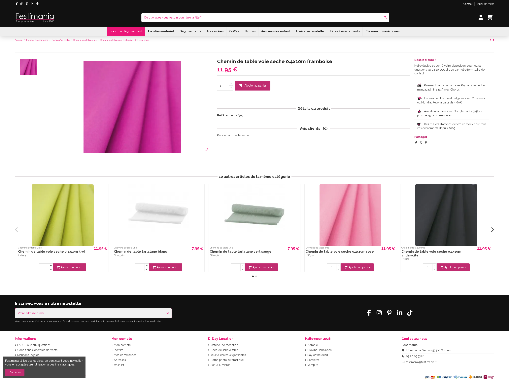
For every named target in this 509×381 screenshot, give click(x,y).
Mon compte (122, 345)
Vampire (312, 364)
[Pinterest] (426, 142)
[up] (231, 83)
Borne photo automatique (227, 360)
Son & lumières (220, 364)
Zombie (312, 345)
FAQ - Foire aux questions (34, 345)
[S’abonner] (167, 313)
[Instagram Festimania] (22, 4)
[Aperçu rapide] (105, 190)
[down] (231, 88)
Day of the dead (317, 355)
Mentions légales (28, 355)
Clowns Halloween (319, 350)
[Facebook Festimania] (17, 4)
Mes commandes (125, 355)
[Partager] (416, 142)
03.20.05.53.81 (485, 3)
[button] (253, 276)
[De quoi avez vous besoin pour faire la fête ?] (385, 17)
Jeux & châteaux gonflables (228, 355)
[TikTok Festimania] (37, 4)
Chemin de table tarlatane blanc (140, 251)
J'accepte (15, 372)
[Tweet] (421, 142)
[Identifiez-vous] (481, 17)
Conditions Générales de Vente (37, 350)
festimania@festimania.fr (421, 362)
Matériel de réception (224, 345)
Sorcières (313, 360)
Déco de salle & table (224, 350)
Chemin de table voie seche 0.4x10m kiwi (51, 251)
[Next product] (493, 40)
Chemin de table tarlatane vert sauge (240, 251)
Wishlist (119, 364)
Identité (118, 350)
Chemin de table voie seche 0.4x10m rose (340, 251)
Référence (225, 115)
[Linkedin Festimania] (32, 4)
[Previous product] (491, 40)
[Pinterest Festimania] (27, 4)
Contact (468, 3)
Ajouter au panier (255, 85)
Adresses (120, 360)
